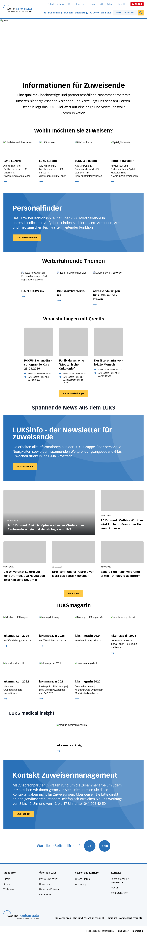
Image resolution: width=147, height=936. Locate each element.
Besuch (68, 12)
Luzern (6, 879)
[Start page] (44, 12)
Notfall (138, 4)
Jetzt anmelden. (25, 466)
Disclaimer (123, 931)
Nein (104, 846)
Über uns (80, 4)
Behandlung (55, 12)
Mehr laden (73, 593)
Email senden (23, 814)
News (92, 4)
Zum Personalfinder (27, 237)
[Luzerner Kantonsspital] (21, 914)
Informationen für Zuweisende (120, 881)
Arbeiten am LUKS (100, 12)
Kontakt (121, 4)
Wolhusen (8, 889)
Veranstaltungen (119, 892)
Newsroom (44, 884)
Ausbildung (80, 884)
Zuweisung (81, 12)
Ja (89, 846)
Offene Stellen (106, 4)
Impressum (138, 931)
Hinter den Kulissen (49, 889)
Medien (115, 887)
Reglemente (45, 894)
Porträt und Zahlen (48, 879)
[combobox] (125, 12)
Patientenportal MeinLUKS (59, 4)
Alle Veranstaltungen (73, 393)
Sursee (6, 884)
